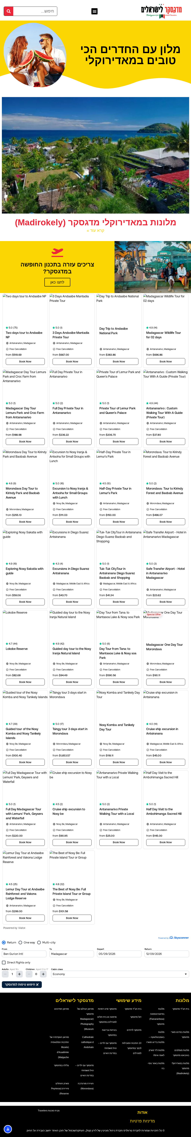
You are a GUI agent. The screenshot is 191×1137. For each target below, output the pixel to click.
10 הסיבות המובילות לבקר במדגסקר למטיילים (131, 1048)
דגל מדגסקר (135, 1017)
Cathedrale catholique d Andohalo (87, 1042)
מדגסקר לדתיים (134, 1030)
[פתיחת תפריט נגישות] (8, 1129)
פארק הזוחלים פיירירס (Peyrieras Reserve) (60, 1088)
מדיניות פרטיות (142, 1121)
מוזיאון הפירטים (61, 1009)
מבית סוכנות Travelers (49, 1110)
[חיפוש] (8, 11)
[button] (94, 11)
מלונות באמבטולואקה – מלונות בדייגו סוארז (155, 1037)
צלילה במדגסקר (61, 1065)
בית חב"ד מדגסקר (180, 1009)
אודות (142, 1112)
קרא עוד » (95, 230)
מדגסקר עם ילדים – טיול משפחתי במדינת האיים (107, 1048)
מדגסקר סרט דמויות (107, 1009)
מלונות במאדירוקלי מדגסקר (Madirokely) (95, 222)
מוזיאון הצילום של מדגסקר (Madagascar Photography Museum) (85, 1019)
